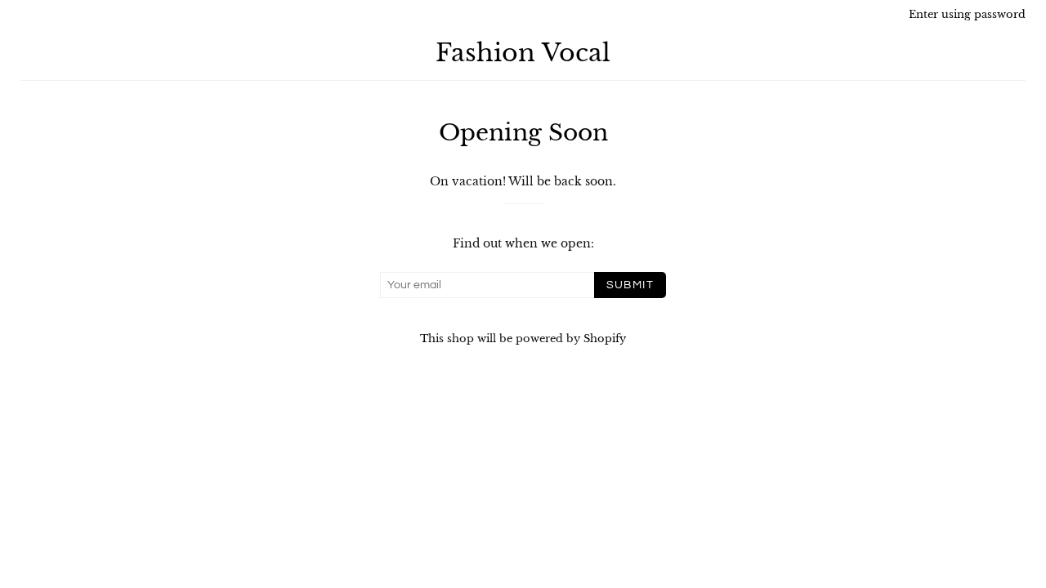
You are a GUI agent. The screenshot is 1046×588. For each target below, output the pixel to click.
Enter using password (967, 14)
